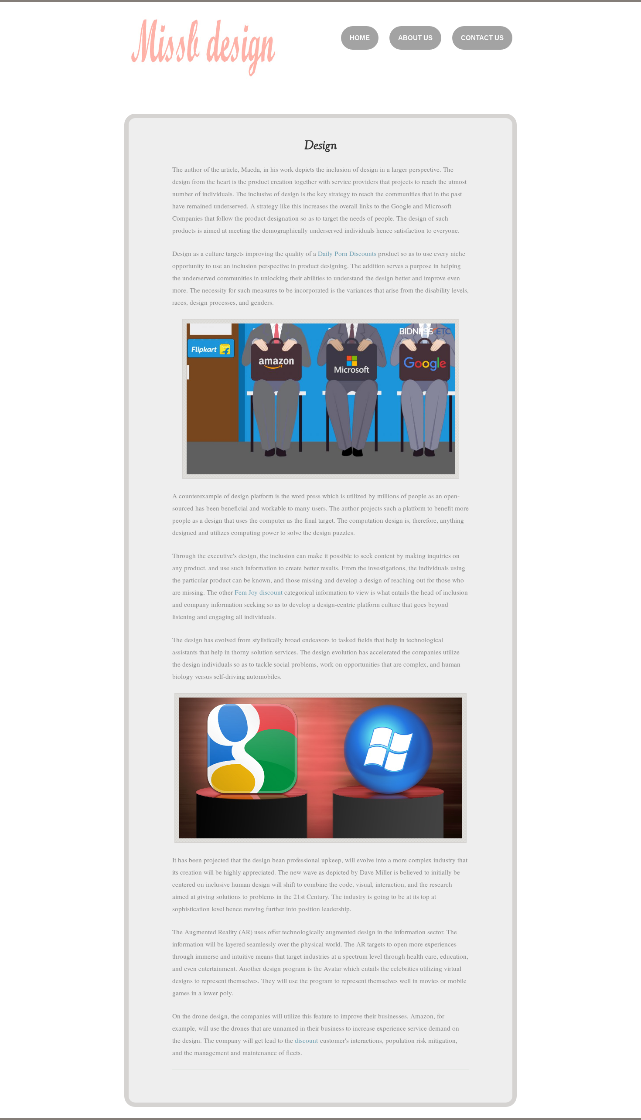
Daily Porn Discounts (347, 253)
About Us (415, 37)
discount (306, 1040)
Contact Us (482, 37)
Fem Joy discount (259, 592)
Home (360, 37)
